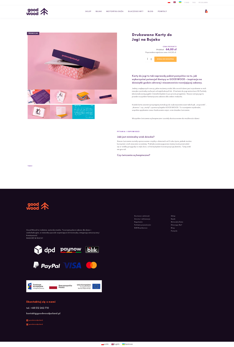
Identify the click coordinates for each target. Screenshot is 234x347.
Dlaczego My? (135, 11)
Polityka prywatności (142, 225)
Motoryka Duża (114, 11)
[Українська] (180, 2)
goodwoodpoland (36, 320)
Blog (150, 11)
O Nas (186, 2)
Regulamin (203, 2)
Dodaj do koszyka (165, 59)
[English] (174, 2)
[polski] (169, 2)
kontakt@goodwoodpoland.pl (43, 313)
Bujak (99, 11)
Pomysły (162, 11)
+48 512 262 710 (40, 308)
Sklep (88, 11)
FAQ (194, 2)
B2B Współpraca (140, 228)
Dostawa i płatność (142, 216)
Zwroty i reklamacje (142, 219)
